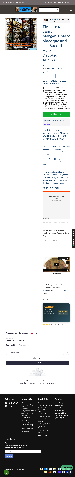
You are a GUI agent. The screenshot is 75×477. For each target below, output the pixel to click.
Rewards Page (42, 435)
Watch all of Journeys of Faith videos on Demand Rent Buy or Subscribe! (56, 233)
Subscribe (9, 456)
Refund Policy (59, 403)
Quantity (46, 72)
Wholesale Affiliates (61, 413)
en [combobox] (34, 333)
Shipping (45, 68)
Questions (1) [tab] (23, 345)
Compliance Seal (43, 430)
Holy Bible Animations (45, 416)
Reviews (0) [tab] (11, 345)
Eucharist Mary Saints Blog (45, 410)
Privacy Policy (59, 405)
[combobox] (49, 9)
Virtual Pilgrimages (27, 428)
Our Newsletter (43, 414)
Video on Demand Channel (27, 414)
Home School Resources (62, 415)
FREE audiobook (26, 423)
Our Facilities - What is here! (28, 411)
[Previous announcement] (4, 3)
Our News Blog (42, 408)
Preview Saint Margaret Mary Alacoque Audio (62, 222)
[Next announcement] (45, 3)
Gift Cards (24, 408)
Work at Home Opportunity (59, 418)
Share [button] (47, 300)
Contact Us (41, 403)
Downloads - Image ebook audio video (27, 425)
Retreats (41, 421)
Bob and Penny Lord (55, 291)
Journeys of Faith (19, 469)
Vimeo (45, 293)
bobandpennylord (47, 222)
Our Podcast (42, 419)
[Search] (57, 9)
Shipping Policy (59, 410)
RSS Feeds (41, 433)
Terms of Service (60, 408)
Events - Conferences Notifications (44, 424)
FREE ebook (25, 420)
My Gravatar (25, 431)
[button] (37, 358)
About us (24, 403)
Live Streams (25, 417)
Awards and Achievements (42, 427)
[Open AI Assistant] (70, 472)
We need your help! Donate (27, 405)
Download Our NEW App (45, 405)
